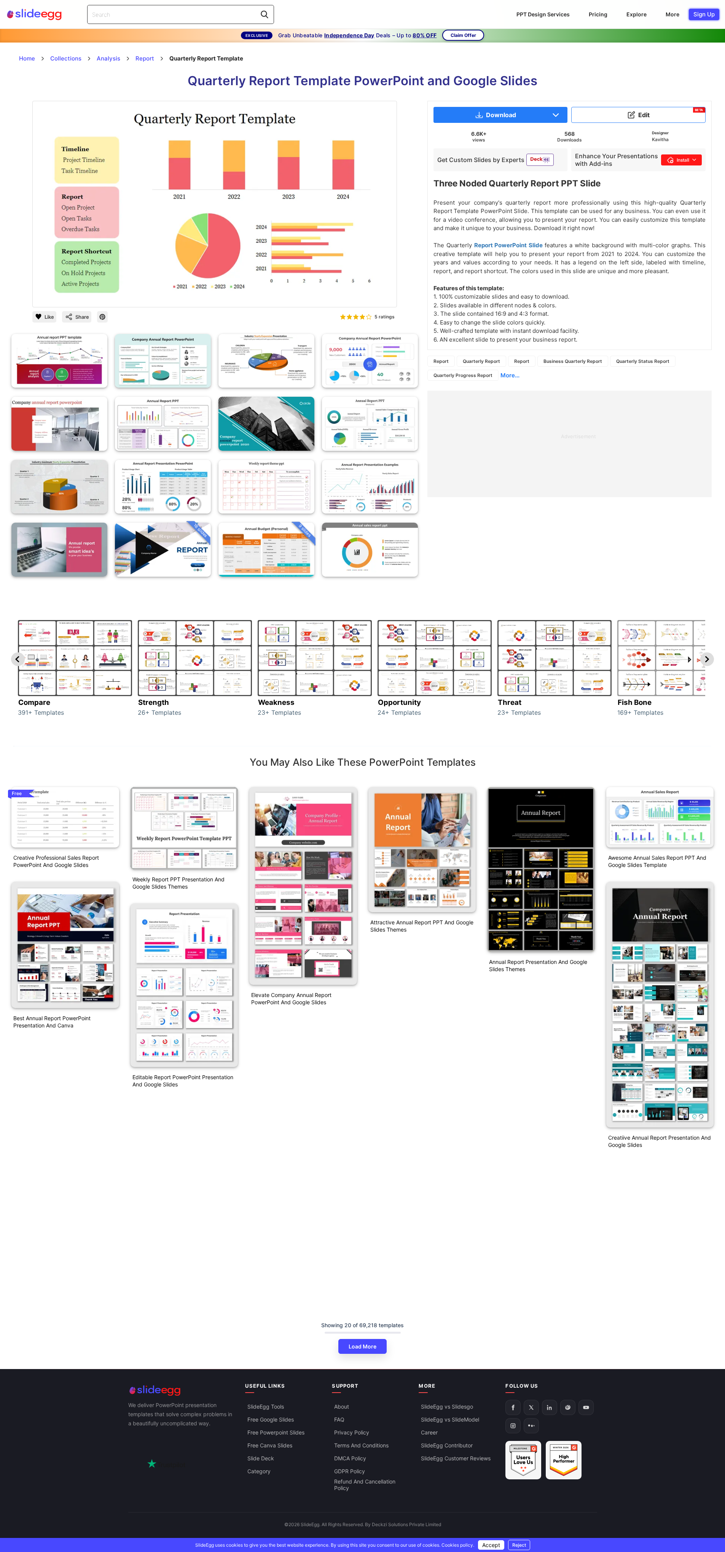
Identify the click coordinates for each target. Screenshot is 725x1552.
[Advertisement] (569, 444)
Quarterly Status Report (642, 361)
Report (441, 361)
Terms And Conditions (361, 1445)
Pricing (598, 14)
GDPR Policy (349, 1471)
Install (683, 160)
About (341, 1406)
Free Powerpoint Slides (275, 1432)
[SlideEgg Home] (181, 1390)
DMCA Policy (350, 1458)
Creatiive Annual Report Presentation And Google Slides (659, 1141)
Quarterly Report (481, 361)
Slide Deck (260, 1458)
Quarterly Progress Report (462, 375)
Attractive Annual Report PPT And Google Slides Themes (421, 926)
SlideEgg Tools (265, 1406)
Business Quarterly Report (572, 361)
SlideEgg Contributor (447, 1445)
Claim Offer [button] (463, 35)
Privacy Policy (351, 1432)
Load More (362, 1346)
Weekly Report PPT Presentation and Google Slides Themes (178, 883)
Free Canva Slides (269, 1445)
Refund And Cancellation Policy (364, 1484)
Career (429, 1432)
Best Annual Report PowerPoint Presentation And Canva (52, 1022)
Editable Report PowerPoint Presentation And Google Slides (182, 1081)
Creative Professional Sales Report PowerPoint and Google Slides (56, 861)
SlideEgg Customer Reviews (456, 1458)
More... (509, 375)
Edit (670, 113)
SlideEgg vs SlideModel (450, 1419)
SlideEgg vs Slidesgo (447, 1406)
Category (259, 1471)
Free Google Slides (270, 1419)
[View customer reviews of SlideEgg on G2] (564, 1460)
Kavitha (660, 139)
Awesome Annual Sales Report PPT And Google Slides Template (657, 861)
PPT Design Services (543, 14)
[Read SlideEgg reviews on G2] (523, 1460)
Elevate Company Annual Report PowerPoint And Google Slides (291, 998)
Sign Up (704, 14)
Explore (636, 14)
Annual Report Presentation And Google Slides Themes (538, 965)
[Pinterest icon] (102, 317)
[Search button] (264, 14)
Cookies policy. (457, 1545)
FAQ (339, 1419)
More (672, 14)
